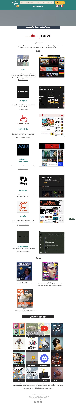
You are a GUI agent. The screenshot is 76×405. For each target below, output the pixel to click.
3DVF (23, 69)
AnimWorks (23, 101)
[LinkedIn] (38, 402)
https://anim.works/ (23, 109)
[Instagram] (35, 402)
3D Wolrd (25, 308)
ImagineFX (50, 282)
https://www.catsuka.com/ (23, 225)
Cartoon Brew (23, 129)
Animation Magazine (24, 282)
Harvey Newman (23, 106)
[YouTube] (41, 402)
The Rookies (23, 190)
